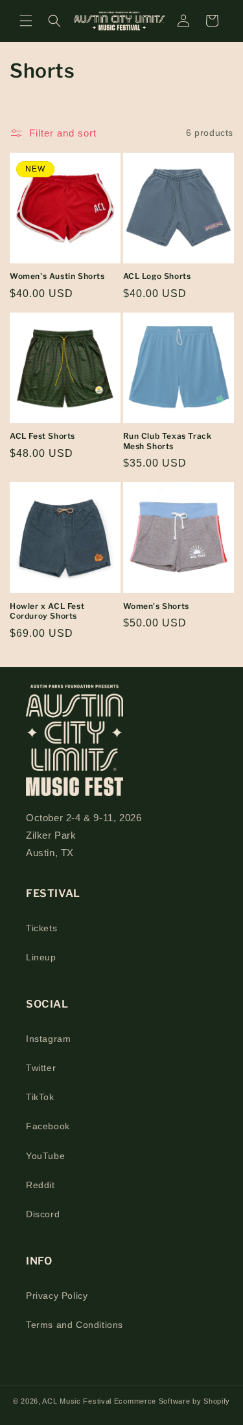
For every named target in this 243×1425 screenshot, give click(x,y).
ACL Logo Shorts (157, 276)
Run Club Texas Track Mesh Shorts (167, 441)
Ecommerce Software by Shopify (172, 1401)
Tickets (41, 928)
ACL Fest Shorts (42, 436)
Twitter (41, 1068)
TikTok (40, 1097)
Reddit (40, 1185)
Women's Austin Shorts (57, 276)
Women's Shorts (156, 606)
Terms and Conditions (74, 1325)
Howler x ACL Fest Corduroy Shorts (47, 611)
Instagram (48, 1038)
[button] (26, 20)
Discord (43, 1214)
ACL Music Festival (77, 1401)
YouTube (45, 1156)
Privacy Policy (56, 1295)
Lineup (41, 957)
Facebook (48, 1126)
